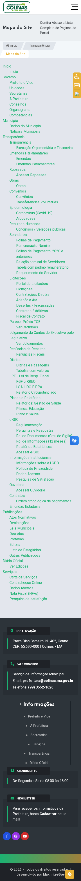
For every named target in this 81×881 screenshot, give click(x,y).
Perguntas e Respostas (35, 430)
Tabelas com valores (32, 370)
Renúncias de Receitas (27, 349)
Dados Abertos (28, 474)
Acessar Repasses (31, 175)
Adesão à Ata (26, 300)
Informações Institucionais (30, 457)
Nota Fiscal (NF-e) (23, 593)
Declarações (19, 523)
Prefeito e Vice (21, 82)
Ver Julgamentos (29, 343)
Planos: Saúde (27, 414)
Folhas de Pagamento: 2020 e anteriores (39, 254)
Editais (14, 544)
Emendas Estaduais (24, 506)
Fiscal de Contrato (30, 316)
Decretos (16, 534)
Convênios (17, 191)
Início (7, 66)
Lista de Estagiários (25, 550)
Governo (9, 77)
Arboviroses (26, 218)
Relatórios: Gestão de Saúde (38, 403)
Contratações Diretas (33, 294)
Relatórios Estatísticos (34, 447)
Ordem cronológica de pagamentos (43, 501)
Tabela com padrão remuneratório (42, 267)
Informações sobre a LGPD (37, 463)
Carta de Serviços (23, 577)
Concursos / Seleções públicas (41, 229)
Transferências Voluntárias (37, 202)
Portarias (16, 539)
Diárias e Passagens (32, 365)
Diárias (14, 360)
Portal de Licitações (32, 284)
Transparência (39, 45)
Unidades (16, 88)
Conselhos (17, 104)
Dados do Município (25, 126)
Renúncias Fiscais (30, 354)
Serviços (10, 572)
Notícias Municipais (24, 131)
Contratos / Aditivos (32, 311)
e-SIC (13, 419)
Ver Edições (19, 566)
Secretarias (18, 93)
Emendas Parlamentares (28, 153)
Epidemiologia (20, 207)
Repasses (17, 169)
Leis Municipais (21, 528)
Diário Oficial (13, 561)
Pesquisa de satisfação (28, 599)
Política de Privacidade (34, 468)
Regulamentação (29, 425)
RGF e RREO (26, 381)
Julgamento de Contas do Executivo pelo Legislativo (41, 335)
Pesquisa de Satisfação (35, 479)
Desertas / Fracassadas (35, 305)
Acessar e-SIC (27, 452)
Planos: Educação (30, 409)
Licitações (17, 278)
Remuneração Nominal (33, 245)
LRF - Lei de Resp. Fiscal (29, 376)
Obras (14, 180)
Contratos (17, 495)
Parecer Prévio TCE (24, 322)
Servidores (18, 235)
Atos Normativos (22, 517)
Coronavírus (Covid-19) (34, 213)
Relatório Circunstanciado (36, 392)
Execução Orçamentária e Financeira (44, 148)
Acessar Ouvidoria (30, 490)
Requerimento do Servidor (36, 273)
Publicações (12, 512)
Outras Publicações (24, 555)
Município (10, 120)
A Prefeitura (18, 99)
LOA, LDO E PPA (29, 387)
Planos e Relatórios (24, 398)
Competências (20, 115)
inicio (14, 45)
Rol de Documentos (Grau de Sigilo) (44, 436)
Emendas (23, 158)
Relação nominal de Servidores (40, 262)
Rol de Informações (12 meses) (41, 441)
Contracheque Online (25, 582)
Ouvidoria (16, 485)
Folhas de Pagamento (33, 240)
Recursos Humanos (24, 224)
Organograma (19, 110)
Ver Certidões (27, 327)
